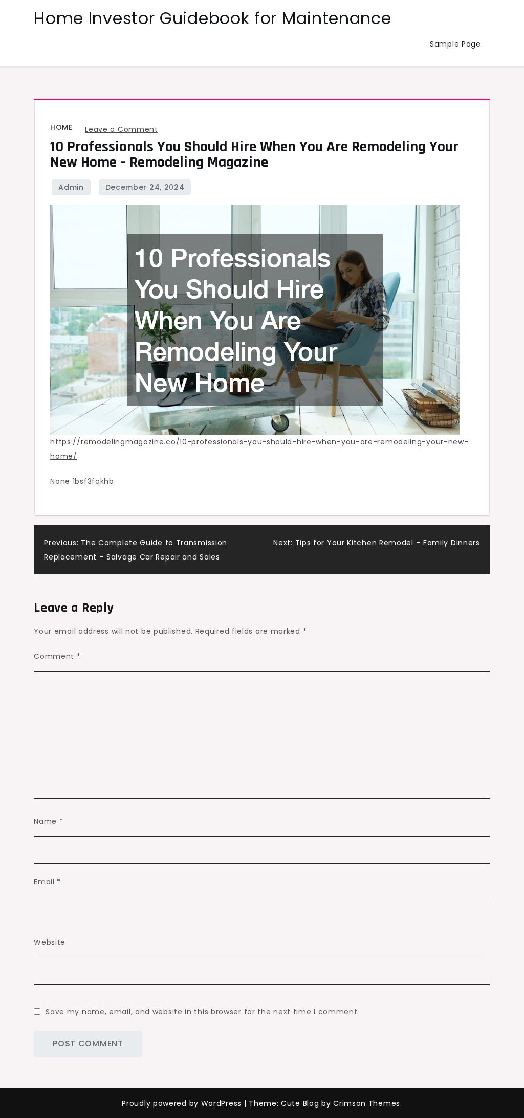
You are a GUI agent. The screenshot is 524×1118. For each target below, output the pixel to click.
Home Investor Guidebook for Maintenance (212, 18)
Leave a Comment (121, 129)
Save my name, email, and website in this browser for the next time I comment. (202, 1011)
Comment (57, 656)
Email (47, 882)
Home (61, 127)
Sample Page (455, 44)
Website (50, 942)
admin (71, 187)
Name (48, 821)
